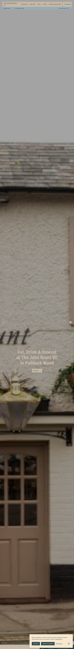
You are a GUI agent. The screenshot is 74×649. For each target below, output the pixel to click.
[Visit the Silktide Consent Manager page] (69, 643)
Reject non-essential (48, 643)
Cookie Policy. (58, 639)
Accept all (35, 643)
